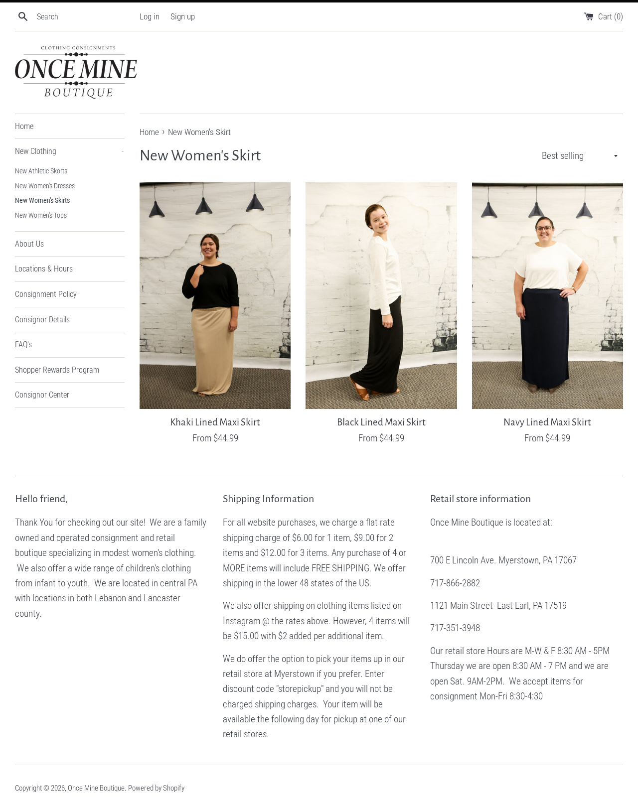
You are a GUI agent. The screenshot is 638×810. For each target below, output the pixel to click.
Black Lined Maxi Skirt (381, 422)
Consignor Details (42, 319)
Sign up (182, 16)
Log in (150, 16)
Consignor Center (42, 395)
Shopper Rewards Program (57, 370)
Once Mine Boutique (96, 788)
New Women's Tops (41, 215)
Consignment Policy (46, 294)
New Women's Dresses (45, 186)
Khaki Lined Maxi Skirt (215, 422)
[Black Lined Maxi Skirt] (381, 295)
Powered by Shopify (156, 788)
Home (24, 126)
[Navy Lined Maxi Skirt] (547, 295)
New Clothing (69, 151)
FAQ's (23, 344)
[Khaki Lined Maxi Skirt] (215, 295)
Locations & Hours (44, 268)
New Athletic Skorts (41, 171)
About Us (29, 244)
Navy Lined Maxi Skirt (547, 422)
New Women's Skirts (42, 200)
